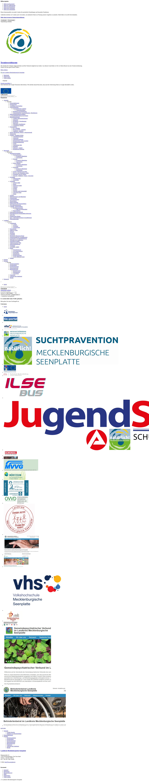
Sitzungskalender (14, 268)
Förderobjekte (13, 127)
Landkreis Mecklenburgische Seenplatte (13, 751)
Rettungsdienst (16, 210)
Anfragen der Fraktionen (16, 276)
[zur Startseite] (12, 72)
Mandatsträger (16, 272)
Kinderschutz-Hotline (15, 216)
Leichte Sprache (11, 732)
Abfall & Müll (16, 182)
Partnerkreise (13, 229)
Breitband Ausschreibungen (20, 111)
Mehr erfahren (4, 70)
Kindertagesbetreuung (18, 142)
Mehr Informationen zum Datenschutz (10, 86)
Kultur (14, 194)
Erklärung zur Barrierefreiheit (14, 733)
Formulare (12, 181)
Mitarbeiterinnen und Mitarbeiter (18, 196)
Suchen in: (3, 293)
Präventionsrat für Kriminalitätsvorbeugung (20, 213)
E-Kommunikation (14, 199)
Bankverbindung (14, 202)
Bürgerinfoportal (14, 269)
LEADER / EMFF (14, 247)
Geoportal (12, 234)
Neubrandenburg (17, 154)
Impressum (6, 75)
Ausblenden (4, 20)
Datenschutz (7, 76)
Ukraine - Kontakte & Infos (16, 135)
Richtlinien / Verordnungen (19, 121)
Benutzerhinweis (8, 772)
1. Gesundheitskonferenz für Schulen (19, 115)
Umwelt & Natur (17, 192)
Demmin (15, 159)
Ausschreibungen (14, 107)
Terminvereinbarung (9, 63)
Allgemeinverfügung (18, 139)
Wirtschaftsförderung (15, 244)
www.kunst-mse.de (18, 251)
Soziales (15, 189)
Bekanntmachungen (15, 117)
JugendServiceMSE (15, 241)
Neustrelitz (15, 167)
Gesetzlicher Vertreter (18, 125)
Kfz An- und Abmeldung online (21, 173)
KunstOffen (16, 252)
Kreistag (6, 261)
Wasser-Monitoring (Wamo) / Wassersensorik (21, 132)
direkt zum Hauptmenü (9, 6)
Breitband (12, 233)
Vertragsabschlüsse (20, 110)
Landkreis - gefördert (18, 131)
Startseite (6, 731)
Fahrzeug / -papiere (18, 147)
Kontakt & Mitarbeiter (21, 156)
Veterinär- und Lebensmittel (20, 191)
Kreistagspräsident (14, 263)
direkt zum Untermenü (9, 8)
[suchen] (16, 96)
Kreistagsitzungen (14, 266)
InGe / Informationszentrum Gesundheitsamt (21, 217)
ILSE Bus (12, 215)
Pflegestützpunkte (14, 219)
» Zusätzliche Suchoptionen (7, 296)
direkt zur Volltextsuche (9, 5)
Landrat (15, 224)
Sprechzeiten (19, 157)
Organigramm (13, 198)
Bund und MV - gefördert (19, 129)
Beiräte (11, 277)
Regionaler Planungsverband (17, 236)
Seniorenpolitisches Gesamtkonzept (18, 237)
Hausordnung (13, 201)
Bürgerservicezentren (15, 153)
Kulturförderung (17, 249)
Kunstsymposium (17, 255)
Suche (5, 284)
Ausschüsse (16, 273)
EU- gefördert (16, 128)
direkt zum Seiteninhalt (9, 9)
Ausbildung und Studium (16, 106)
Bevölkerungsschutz (18, 208)
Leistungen (15, 138)
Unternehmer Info (17, 145)
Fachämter (12, 177)
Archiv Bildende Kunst (18, 256)
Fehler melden (7, 78)
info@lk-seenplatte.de (10, 762)
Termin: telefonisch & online (20, 171)
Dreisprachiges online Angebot (20, 140)
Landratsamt (13, 223)
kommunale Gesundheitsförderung (18, 238)
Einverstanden (11, 20)
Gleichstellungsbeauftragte (16, 212)
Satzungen (15, 120)
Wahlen (12, 258)
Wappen (12, 231)
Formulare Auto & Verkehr (19, 174)
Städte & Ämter (14, 230)
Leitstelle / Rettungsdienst (16, 206)
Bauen (14, 184)
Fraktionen (12, 275)
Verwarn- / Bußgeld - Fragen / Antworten (23, 175)
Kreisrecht (15, 122)
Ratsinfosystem (16, 270)
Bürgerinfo (6, 150)
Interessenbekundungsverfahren (17, 114)
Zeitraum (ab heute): (6, 294)
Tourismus (12, 245)
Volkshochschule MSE (15, 242)
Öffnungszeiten (17, 178)
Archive (12, 195)
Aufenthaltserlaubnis (18, 136)
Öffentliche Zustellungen (19, 124)
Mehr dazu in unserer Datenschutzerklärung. (13, 17)
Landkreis (6, 220)
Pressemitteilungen (14, 103)
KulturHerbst (16, 254)
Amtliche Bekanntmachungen (20, 118)
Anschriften (16, 180)
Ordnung (15, 187)
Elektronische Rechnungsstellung (18, 203)
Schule (14, 143)
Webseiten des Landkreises (16, 240)
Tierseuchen (13, 134)
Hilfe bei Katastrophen (21, 209)
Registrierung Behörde (18, 149)
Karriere (6, 259)
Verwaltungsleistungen (15, 205)
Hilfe (5, 774)
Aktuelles (6, 100)
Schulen (15, 188)
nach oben (3, 728)
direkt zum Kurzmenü (9, 4)
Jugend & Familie (17, 185)
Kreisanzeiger (13, 104)
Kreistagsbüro (13, 265)
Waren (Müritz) (17, 163)
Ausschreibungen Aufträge (19, 108)
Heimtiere (15, 146)
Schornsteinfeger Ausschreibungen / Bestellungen (25, 113)
